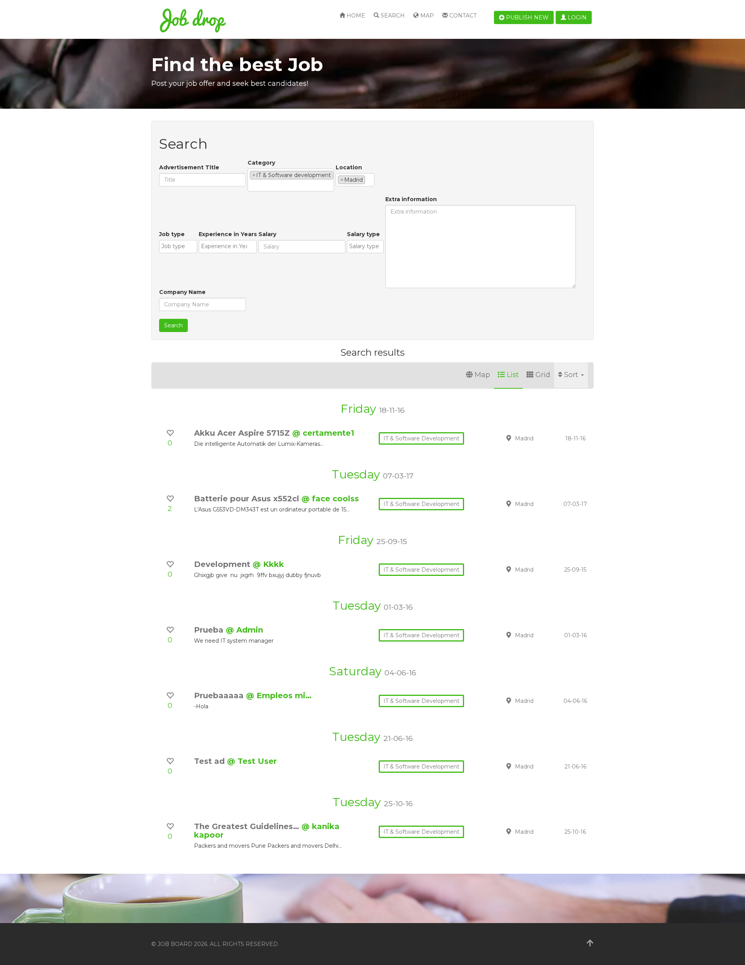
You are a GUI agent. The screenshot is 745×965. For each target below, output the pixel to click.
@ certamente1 (323, 433)
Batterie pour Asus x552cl (247, 498)
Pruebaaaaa (220, 695)
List (513, 374)
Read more (539, 438)
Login (576, 17)
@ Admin (244, 630)
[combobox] (291, 180)
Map (426, 15)
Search (392, 15)
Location (349, 167)
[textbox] (252, 185)
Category (261, 162)
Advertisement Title (189, 167)
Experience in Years (228, 234)
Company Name (182, 292)
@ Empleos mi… (279, 695)
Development (223, 564)
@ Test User (252, 761)
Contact (462, 15)
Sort (572, 374)
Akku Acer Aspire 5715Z (243, 433)
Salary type (363, 234)
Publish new (526, 17)
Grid (542, 374)
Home (355, 15)
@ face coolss (330, 498)
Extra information (411, 199)
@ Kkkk (268, 564)
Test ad (210, 761)
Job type (172, 234)
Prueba (210, 630)
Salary (267, 234)
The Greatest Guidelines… (247, 826)
